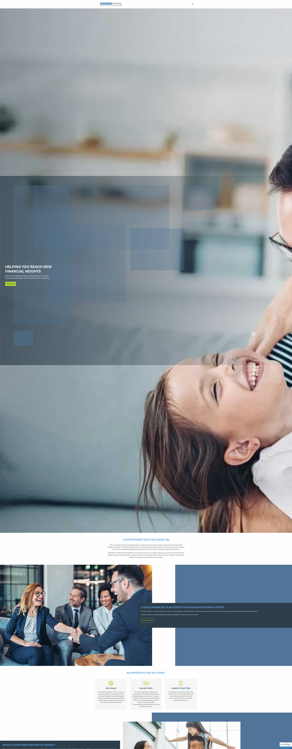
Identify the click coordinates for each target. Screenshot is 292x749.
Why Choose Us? (147, 620)
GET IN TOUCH (11, 284)
